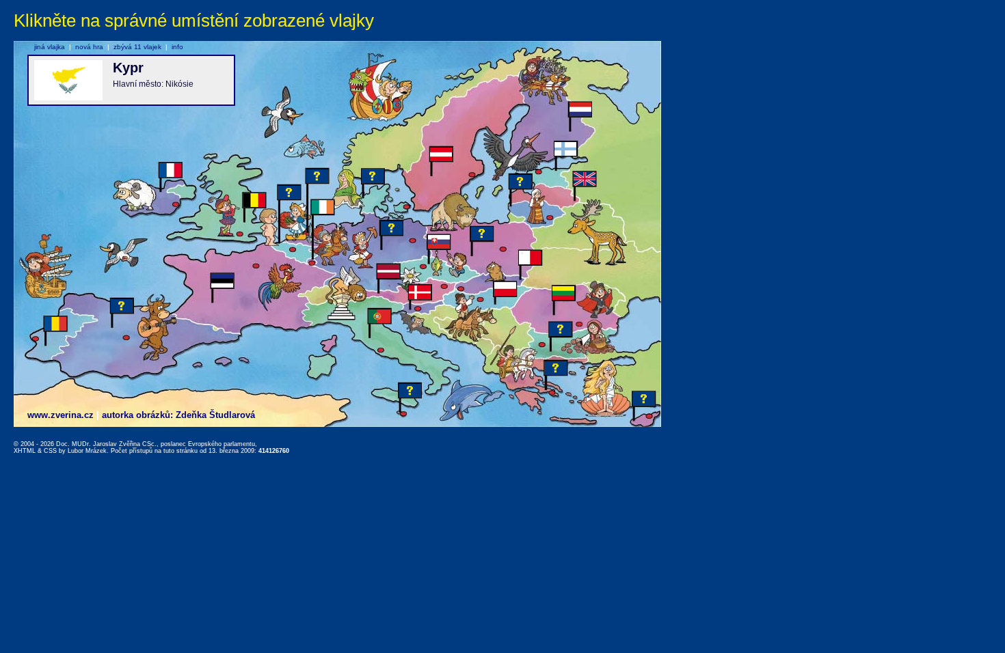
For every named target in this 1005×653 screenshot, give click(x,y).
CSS (50, 450)
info (177, 47)
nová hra (89, 47)
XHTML (25, 450)
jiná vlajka (49, 47)
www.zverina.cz (60, 415)
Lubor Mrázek (87, 450)
